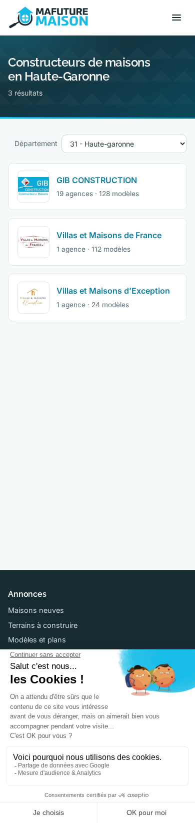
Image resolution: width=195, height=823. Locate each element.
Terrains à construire (43, 625)
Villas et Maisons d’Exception (113, 291)
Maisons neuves (36, 610)
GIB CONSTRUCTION (96, 180)
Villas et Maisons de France (109, 235)
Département (36, 143)
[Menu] (176, 17)
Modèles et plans (37, 639)
